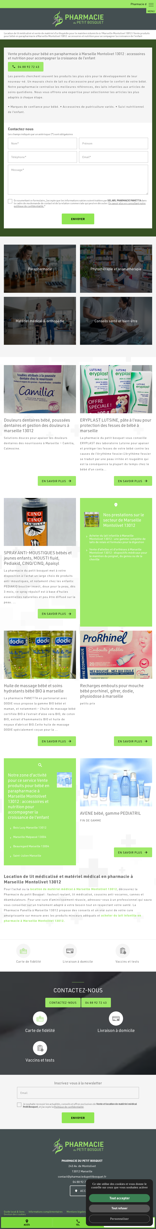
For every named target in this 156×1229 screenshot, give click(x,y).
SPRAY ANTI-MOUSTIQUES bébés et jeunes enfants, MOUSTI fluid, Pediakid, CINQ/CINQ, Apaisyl (38, 558)
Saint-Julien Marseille (27, 855)
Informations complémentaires (46, 1211)
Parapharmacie (40, 269)
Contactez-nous (63, 1002)
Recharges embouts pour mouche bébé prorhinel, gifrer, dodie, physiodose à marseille (112, 691)
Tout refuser (120, 1208)
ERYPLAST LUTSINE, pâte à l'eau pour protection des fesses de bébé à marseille (115, 425)
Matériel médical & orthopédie (40, 321)
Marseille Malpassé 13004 (29, 836)
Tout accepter (119, 1198)
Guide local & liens (14, 1211)
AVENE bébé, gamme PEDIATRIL (110, 813)
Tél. (78, 1222)
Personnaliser (119, 1219)
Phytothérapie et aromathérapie (116, 269)
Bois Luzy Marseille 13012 (30, 827)
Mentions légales (76, 1211)
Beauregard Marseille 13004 (31, 846)
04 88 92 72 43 (96, 1002)
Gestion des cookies (15, 1214)
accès (27, 1222)
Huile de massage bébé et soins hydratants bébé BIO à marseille (34, 688)
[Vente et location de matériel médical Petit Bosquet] (78, 19)
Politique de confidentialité (69, 1106)
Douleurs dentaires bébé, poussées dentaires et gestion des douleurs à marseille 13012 (37, 425)
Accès (85, 1190)
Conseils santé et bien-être (116, 321)
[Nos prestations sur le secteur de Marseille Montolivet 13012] (91, 519)
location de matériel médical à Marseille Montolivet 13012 (73, 889)
